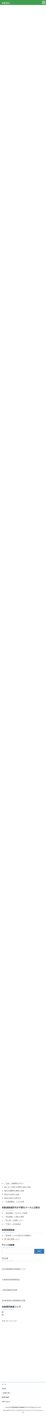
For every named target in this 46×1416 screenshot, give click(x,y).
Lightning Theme (24, 1410)
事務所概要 (5, 1397)
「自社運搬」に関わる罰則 (14, 1217)
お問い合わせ (6, 1402)
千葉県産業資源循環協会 (11, 1279)
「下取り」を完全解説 (12, 1224)
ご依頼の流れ (6, 1393)
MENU (6, 3)
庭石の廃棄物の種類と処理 (14, 1191)
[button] (44, 2)
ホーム (4, 1384)
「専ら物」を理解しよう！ (14, 1220)
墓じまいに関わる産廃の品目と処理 (17, 1187)
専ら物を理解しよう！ (12, 1239)
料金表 (4, 1388)
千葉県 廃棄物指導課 (9, 1290)
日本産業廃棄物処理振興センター (14, 1269)
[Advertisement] (23, 1351)
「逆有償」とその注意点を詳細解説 (17, 1235)
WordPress (13, 1410)
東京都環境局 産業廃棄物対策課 (13, 1300)
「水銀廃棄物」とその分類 (14, 1202)
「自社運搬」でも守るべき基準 (15, 1213)
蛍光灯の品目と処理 (11, 1194)
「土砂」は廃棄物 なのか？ (14, 1183)
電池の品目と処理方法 (12, 1198)
